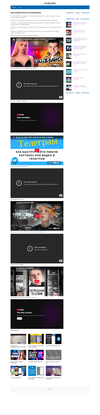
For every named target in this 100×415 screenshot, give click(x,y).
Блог (20, 7)
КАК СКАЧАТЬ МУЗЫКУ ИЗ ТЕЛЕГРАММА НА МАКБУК (79, 31)
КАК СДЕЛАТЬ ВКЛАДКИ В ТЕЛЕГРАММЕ (79, 78)
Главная (14, 7)
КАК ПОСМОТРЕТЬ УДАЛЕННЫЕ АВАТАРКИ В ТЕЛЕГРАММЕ (80, 23)
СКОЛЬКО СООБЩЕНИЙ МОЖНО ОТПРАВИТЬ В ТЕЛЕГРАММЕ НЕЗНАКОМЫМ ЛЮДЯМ (80, 47)
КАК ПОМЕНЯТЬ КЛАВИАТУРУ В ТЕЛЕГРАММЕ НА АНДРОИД (80, 62)
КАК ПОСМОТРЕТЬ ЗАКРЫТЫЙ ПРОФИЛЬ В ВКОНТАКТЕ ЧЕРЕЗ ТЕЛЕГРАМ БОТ (80, 40)
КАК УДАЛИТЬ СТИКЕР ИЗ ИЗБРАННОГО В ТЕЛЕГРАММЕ (79, 86)
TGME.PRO (50, 3)
